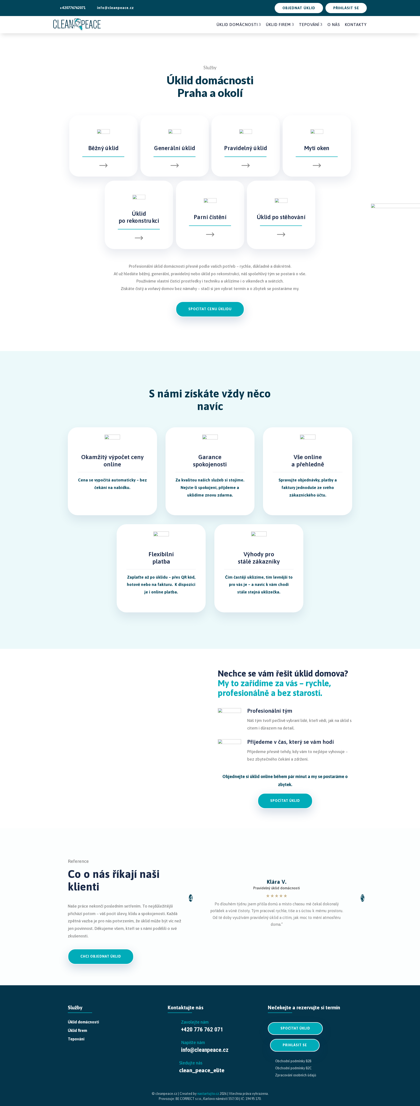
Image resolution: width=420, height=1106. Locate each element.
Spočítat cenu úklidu (210, 309)
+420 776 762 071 (202, 1029)
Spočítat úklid (285, 801)
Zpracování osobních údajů (295, 1075)
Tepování (311, 24)
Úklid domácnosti (239, 24)
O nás (333, 24)
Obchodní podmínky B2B (293, 1061)
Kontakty (356, 24)
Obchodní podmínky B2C (293, 1068)
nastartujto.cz (208, 1094)
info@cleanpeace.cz (113, 8)
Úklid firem (280, 24)
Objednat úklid (298, 8)
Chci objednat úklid (100, 956)
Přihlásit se (346, 8)
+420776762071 (71, 8)
